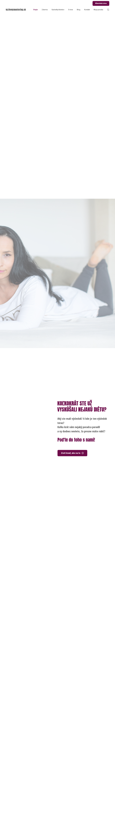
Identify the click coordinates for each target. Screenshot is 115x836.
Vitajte (35, 10)
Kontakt (87, 10)
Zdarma (45, 10)
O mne (70, 10)
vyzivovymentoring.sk (16, 10)
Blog (78, 10)
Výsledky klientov (58, 10)
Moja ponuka (98, 10)
